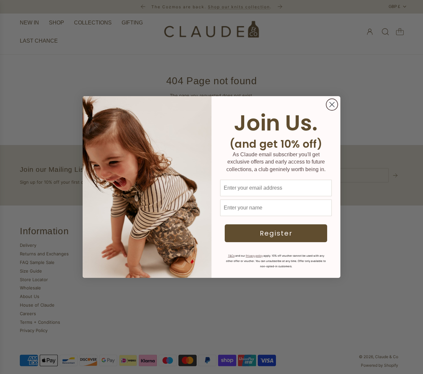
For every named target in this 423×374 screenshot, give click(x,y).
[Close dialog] (332, 104)
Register (276, 233)
